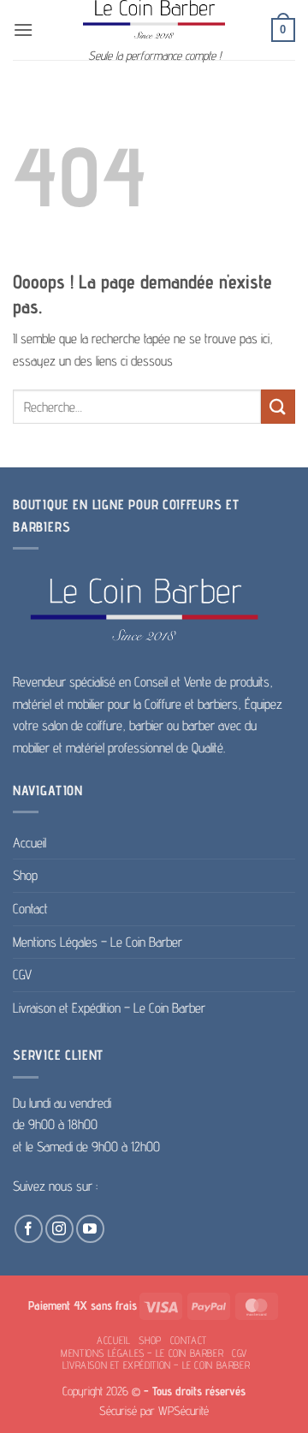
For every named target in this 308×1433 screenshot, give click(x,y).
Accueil (29, 843)
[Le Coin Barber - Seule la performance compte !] (154, 19)
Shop (25, 875)
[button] (23, 30)
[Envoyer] (278, 406)
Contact (30, 909)
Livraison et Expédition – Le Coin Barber (109, 1008)
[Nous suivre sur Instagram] (59, 1229)
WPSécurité (183, 1410)
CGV (22, 974)
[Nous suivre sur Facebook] (29, 1229)
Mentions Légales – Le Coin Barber (97, 942)
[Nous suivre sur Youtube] (90, 1229)
